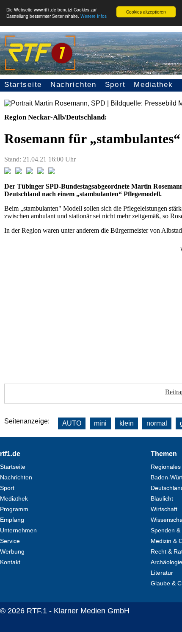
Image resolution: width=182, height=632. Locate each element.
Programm (14, 509)
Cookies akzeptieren (146, 11)
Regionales (166, 466)
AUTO (71, 423)
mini (100, 423)
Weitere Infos (93, 16)
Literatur (162, 572)
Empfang (12, 519)
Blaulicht (162, 498)
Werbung (12, 551)
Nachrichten (73, 85)
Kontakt (10, 562)
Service (10, 540)
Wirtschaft (164, 509)
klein (126, 423)
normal (156, 423)
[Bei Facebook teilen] (7, 171)
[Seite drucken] (51, 171)
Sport (115, 85)
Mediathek (153, 85)
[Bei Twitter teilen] (18, 171)
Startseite (23, 85)
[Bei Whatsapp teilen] (29, 171)
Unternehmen (18, 530)
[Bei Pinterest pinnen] (40, 171)
